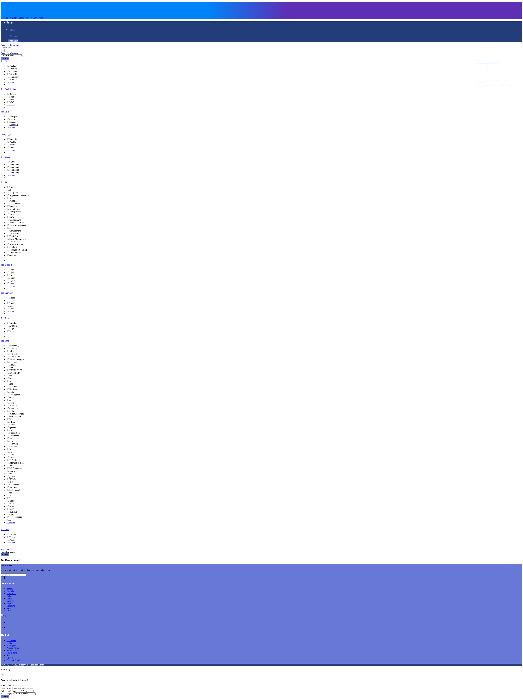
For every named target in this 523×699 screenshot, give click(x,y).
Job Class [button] (5, 529)
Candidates (482, 65)
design (12, 392)
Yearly (12, 147)
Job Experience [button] (7, 265)
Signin (9, 655)
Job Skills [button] (5, 182)
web (11, 438)
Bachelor (13, 94)
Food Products (15, 252)
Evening (13, 326)
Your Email (6, 688)
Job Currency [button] (7, 293)
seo (10, 375)
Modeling (13, 206)
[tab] (261, 45)
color (11, 397)
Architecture (14, 209)
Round (12, 331)
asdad (11, 506)
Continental (14, 484)
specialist (13, 427)
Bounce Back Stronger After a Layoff (495, 85)
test (10, 430)
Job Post (14, 40)
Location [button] (5, 549)
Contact (10, 643)
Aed (11, 306)
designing (13, 444)
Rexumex (481, 82)
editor (11, 503)
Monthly (13, 139)
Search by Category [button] (9, 53)
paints (11, 403)
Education (13, 241)
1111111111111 (15, 517)
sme (11, 381)
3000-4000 (14, 170)
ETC (11, 501)
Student (12, 122)
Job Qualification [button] (8, 89)
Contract (13, 71)
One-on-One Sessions (487, 62)
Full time (13, 69)
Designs (12, 365)
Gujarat (10, 603)
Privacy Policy (13, 648)
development (14, 395)
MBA (11, 102)
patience (12, 228)
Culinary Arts (15, 220)
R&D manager (15, 468)
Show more (11, 82)
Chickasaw (11, 593)
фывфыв (13, 512)
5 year (12, 283)
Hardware (13, 389)
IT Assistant (14, 460)
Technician (14, 435)
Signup (10, 658)
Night (11, 328)
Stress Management (17, 239)
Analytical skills (16, 244)
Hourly (12, 145)
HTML (12, 479)
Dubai (9, 598)
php (11, 441)
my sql (12, 452)
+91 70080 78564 (38, 18)
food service (14, 471)
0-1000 (12, 162)
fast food (13, 487)
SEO (11, 214)
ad (10, 520)
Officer (12, 119)
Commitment (15, 231)
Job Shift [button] (5, 318)
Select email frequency (11, 691)
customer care (15, 416)
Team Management (17, 225)
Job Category (7, 693)
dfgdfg (12, 514)
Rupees (12, 300)
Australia (10, 591)
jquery (12, 476)
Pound (12, 303)
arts (10, 400)
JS (10, 190)
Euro (11, 308)
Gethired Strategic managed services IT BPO (498, 80)
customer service (16, 414)
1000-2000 (14, 164)
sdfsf (11, 509)
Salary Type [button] (6, 134)
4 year (12, 280)
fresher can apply (16, 359)
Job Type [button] (5, 61)
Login (12, 29)
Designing (13, 192)
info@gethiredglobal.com (17, 18)
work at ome (14, 356)
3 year (12, 278)
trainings (13, 247)
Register (13, 36)
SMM (11, 217)
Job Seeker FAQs (485, 70)
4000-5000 (14, 173)
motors (12, 411)
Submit (5, 696)
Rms (11, 419)
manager (13, 362)
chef (11, 482)
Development (15, 203)
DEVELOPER (15, 370)
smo (11, 384)
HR (11, 465)
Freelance (13, 66)
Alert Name (6, 685)
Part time (13, 79)
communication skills (18, 250)
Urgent (12, 537)
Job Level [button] (5, 112)
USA (9, 611)
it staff (12, 457)
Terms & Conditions (15, 660)
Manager (13, 116)
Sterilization (14, 433)
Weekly (12, 142)
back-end (13, 446)
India (9, 608)
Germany (11, 601)
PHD (11, 99)
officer (12, 422)
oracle (12, 425)
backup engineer (16, 490)
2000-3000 (14, 167)
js (10, 449)
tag (10, 493)
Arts (11, 198)
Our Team (482, 60)
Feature (12, 534)
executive (13, 408)
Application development (20, 195)
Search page (12, 653)
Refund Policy (13, 650)
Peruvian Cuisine (16, 222)
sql (10, 474)
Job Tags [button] (5, 341)
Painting (12, 201)
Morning (13, 323)
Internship (13, 74)
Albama (10, 588)
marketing (13, 386)
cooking (12, 255)
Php (11, 187)
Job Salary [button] (5, 157)
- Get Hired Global (36, 665)
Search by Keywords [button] (10, 45)
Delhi (9, 596)
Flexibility (13, 236)
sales (11, 351)
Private (12, 540)
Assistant (13, 405)
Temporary (14, 77)
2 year (12, 275)
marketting (14, 346)
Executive (13, 125)
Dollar (12, 298)
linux (11, 454)
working (13, 348)
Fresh (11, 270)
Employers (482, 68)
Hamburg (11, 606)
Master (12, 97)
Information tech (16, 463)
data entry (13, 354)
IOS (11, 367)
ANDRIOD (14, 373)
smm (11, 378)
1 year (12, 272)
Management (15, 212)
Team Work (14, 233)
